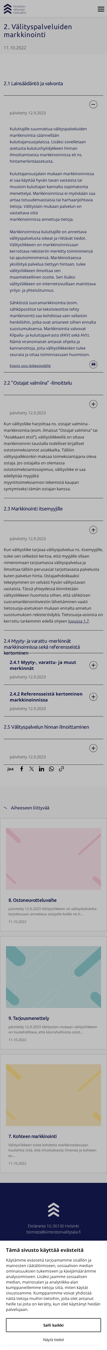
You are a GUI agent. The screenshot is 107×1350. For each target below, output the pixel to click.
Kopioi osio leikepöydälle (39, 365)
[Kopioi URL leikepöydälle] (61, 769)
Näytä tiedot (53, 1339)
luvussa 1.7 (78, 621)
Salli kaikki (53, 1325)
